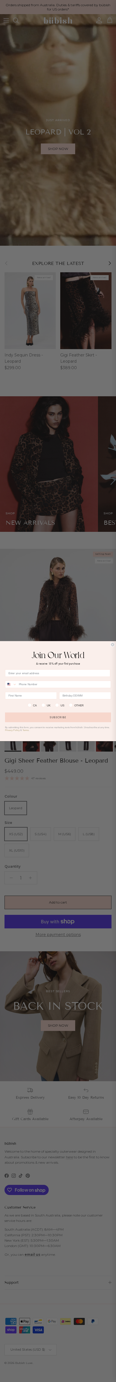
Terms (26, 730)
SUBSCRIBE (58, 717)
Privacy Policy (12, 730)
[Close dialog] (113, 645)
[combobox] (11, 684)
